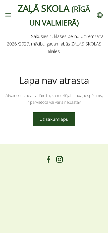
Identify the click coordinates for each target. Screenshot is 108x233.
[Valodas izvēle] (100, 15)
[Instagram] (60, 159)
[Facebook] (48, 159)
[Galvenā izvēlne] (8, 15)
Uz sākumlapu (54, 119)
